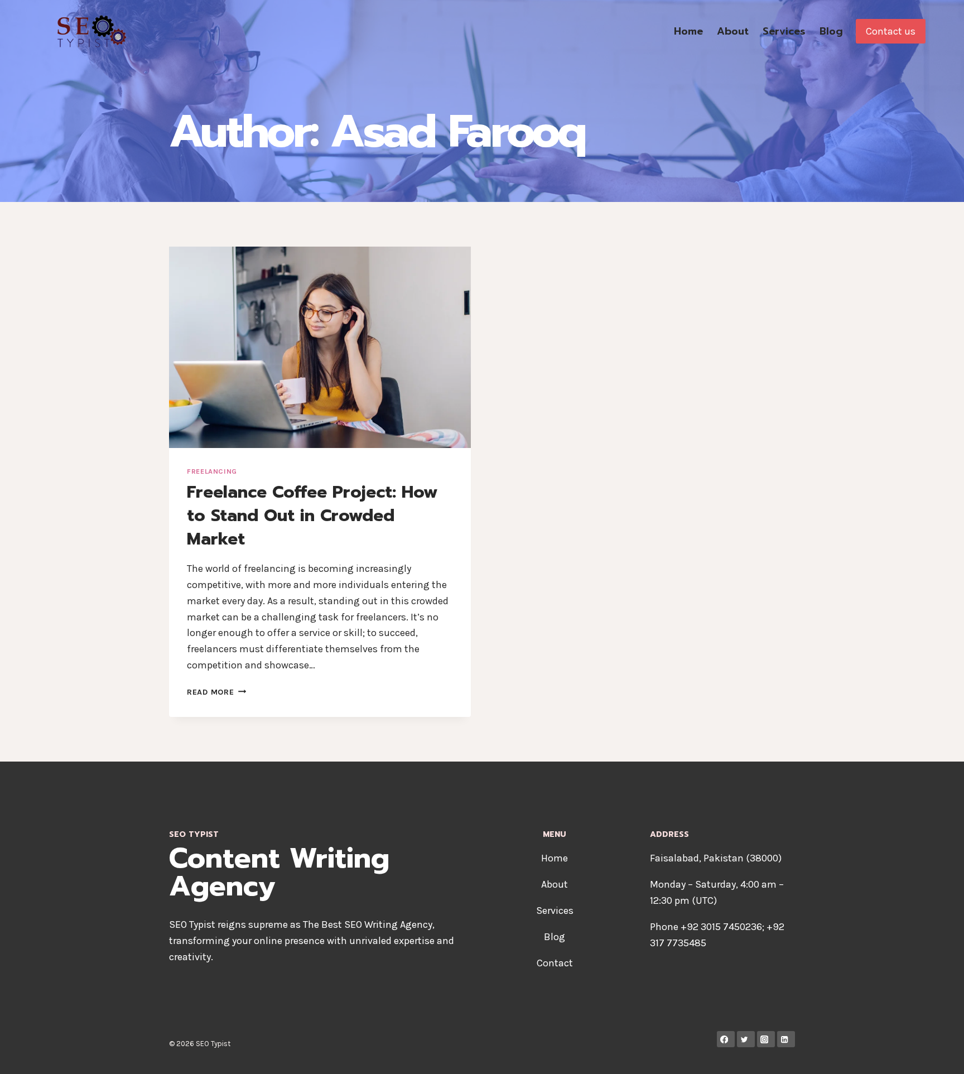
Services (784, 31)
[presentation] (320, 347)
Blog (831, 31)
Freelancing (212, 471)
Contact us (890, 31)
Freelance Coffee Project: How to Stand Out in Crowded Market (312, 515)
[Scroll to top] (938, 1054)
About (733, 31)
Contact (555, 963)
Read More (216, 692)
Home (688, 31)
